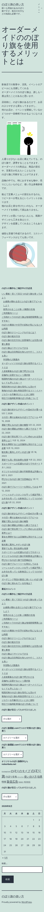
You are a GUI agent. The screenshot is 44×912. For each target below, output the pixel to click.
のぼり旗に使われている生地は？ (17, 583)
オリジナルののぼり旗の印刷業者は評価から (22, 471)
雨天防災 (27, 782)
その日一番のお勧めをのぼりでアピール (20, 417)
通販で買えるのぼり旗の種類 (15, 425)
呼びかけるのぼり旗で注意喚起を (17, 479)
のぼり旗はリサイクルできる (15, 348)
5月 (6, 858)
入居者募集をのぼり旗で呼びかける (18, 371)
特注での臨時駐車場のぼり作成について (20, 398)
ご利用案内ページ (10, 313)
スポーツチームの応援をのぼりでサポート (21, 463)
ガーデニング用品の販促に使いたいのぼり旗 (22, 579)
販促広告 (12, 781)
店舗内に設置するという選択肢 (16, 375)
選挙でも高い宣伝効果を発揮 (15, 460)
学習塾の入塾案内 (11, 359)
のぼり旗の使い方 (13, 4)
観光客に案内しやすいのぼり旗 (16, 452)
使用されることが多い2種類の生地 (19, 309)
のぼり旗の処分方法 (11, 336)
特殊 (4, 781)
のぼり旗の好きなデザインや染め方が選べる (22, 409)
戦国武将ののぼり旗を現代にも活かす (19, 386)
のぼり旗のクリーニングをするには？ (19, 332)
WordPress (26, 902)
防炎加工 (21, 782)
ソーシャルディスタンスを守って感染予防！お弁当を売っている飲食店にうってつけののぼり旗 (22, 498)
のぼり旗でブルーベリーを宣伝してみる (20, 487)
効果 (39, 776)
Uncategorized (6, 771)
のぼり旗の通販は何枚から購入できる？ (20, 429)
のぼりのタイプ (20, 771)
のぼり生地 (11, 776)
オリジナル (20, 777)
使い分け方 (30, 776)
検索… (4, 863)
